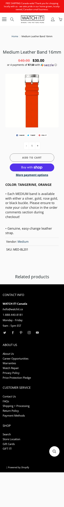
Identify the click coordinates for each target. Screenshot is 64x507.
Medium (23, 242)
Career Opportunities (15, 358)
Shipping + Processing (16, 406)
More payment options (32, 175)
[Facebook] (13, 333)
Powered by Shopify (18, 467)
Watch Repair (11, 368)
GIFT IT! (7, 448)
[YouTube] (37, 333)
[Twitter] (4, 333)
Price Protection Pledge (17, 377)
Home (15, 36)
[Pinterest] (21, 333)
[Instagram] (29, 333)
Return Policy (11, 410)
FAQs (6, 401)
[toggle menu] (4, 19)
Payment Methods (14, 415)
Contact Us (9, 396)
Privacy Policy (11, 373)
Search (7, 434)
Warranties (9, 363)
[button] (32, 65)
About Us (8, 353)
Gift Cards (9, 444)
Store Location (11, 439)
